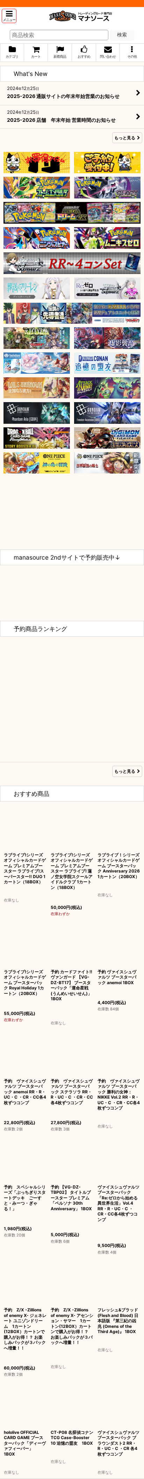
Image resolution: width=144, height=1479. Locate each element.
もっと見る (124, 137)
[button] (9, 16)
